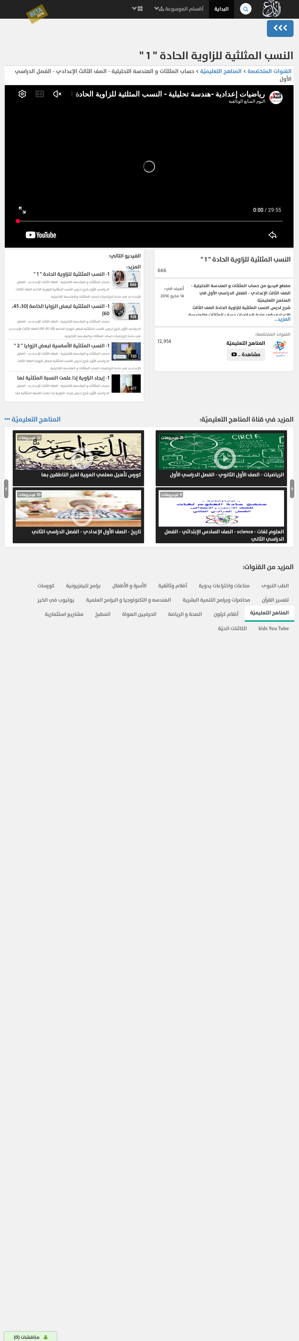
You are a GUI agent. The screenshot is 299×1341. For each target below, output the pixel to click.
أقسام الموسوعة (183, 9)
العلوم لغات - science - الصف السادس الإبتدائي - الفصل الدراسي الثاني (222, 517)
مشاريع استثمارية (64, 614)
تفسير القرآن (275, 600)
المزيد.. (283, 319)
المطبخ (102, 614)
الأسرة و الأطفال (129, 586)
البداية (221, 9)
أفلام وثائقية (172, 586)
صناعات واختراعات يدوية (224, 586)
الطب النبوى (275, 586)
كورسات (46, 586)
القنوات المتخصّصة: (273, 334)
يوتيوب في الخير (55, 600)
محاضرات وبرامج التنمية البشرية (216, 600)
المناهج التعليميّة (220, 71)
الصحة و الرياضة (185, 614)
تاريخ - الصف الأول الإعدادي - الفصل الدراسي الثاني (79, 513)
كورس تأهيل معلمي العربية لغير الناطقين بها (79, 456)
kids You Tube (274, 628)
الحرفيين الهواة (139, 614)
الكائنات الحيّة (232, 628)
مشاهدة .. (248, 354)
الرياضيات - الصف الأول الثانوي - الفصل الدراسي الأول (222, 456)
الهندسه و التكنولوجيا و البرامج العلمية (128, 600)
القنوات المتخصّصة (270, 71)
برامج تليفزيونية (83, 586)
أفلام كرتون (226, 614)
